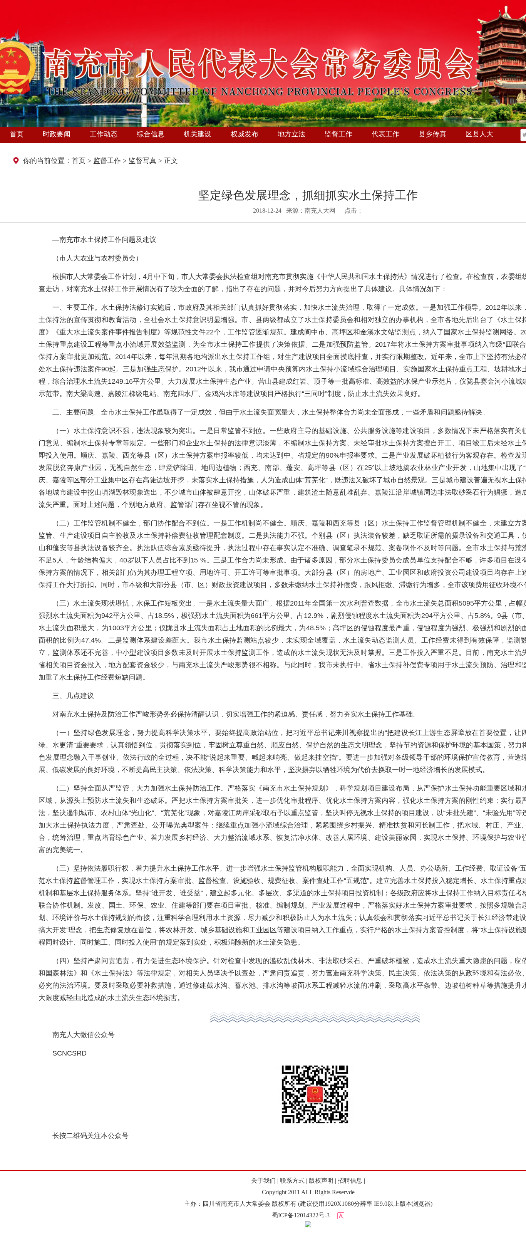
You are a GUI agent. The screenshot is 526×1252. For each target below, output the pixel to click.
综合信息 (150, 134)
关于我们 (263, 1180)
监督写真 (142, 160)
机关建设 (197, 134)
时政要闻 (56, 134)
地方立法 (291, 134)
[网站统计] (340, 1215)
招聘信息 (350, 1180)
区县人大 (479, 134)
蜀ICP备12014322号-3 (301, 1215)
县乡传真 (432, 134)
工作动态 (103, 134)
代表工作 (385, 134)
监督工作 (338, 134)
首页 (16, 134)
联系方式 (292, 1180)
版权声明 (321, 1180)
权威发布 (244, 134)
